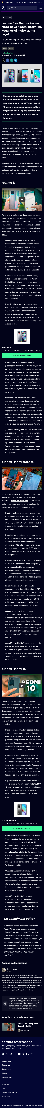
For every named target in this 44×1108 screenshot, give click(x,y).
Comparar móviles (34, 2)
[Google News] (27, 1054)
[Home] (3, 8)
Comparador (6, 1069)
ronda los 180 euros (19, 501)
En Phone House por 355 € (22, 355)
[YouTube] (19, 1054)
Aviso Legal (6, 1096)
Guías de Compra (8, 1077)
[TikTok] (11, 1054)
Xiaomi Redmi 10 (9, 820)
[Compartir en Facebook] (7, 60)
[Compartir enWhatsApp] (11, 60)
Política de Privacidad (10, 1092)
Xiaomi (5, 48)
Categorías (6, 1065)
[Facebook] (31, 1054)
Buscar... (14, 8)
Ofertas (4, 1073)
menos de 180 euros (28, 717)
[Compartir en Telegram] (15, 60)
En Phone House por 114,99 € (22, 828)
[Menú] (40, 7)
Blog (9, 17)
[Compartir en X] (3, 60)
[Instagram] (15, 1054)
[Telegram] (3, 1054)
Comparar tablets (20, 2)
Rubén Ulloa (8, 53)
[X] (23, 1054)
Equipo (4, 1088)
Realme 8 (6, 347)
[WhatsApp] (7, 1054)
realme (11, 48)
